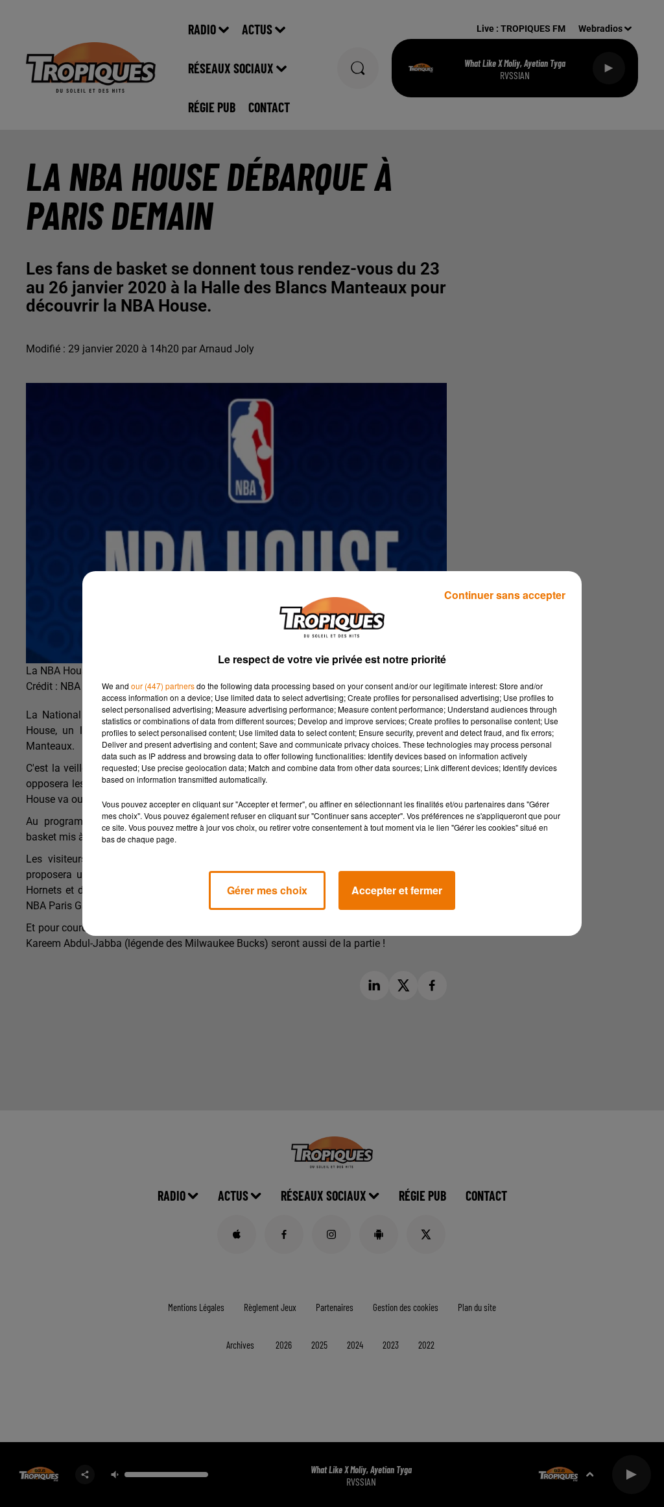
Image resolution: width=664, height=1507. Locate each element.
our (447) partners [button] (163, 685)
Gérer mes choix (267, 890)
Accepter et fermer (396, 890)
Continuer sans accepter (504, 594)
